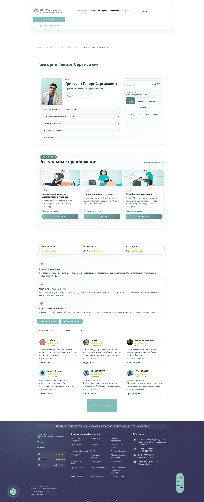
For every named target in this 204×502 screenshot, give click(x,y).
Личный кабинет (51, 25)
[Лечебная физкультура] (144, 178)
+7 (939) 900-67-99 (145, 451)
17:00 (138, 114)
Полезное (114, 10)
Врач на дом (76, 444)
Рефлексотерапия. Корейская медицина (119, 470)
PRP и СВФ (75, 455)
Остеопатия (116, 461)
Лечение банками (119, 451)
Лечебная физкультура (139, 194)
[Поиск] (103, 11)
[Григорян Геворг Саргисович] (51, 91)
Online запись (49, 19)
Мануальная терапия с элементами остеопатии (56, 195)
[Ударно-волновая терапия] (102, 178)
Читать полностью (47, 358)
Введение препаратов (116, 439)
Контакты (126, 10)
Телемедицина (77, 477)
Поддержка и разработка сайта (102, 501)
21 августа (131, 101)
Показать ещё (102, 405)
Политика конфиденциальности (44, 494)
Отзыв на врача (71, 321)
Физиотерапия (117, 477)
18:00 (147, 114)
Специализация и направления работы (59, 109)
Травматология (97, 477)
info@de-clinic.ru (144, 464)
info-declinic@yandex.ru (147, 461)
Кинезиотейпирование (81, 451)
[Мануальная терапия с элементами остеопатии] (60, 178)
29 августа (152, 101)
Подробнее (60, 216)
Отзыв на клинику (48, 321)
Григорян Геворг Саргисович (91, 83)
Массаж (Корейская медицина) (119, 456)
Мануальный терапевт (94, 89)
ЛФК (93, 451)
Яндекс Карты (45, 362)
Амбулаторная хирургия (77, 439)
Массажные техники (76, 462)
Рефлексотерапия (98, 468)
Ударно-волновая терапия (99, 194)
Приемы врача (77, 468)
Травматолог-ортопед (75, 89)
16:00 (130, 114)
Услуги (41, 442)
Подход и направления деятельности (58, 116)
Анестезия (95, 438)
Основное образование (52, 123)
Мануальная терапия (96, 456)
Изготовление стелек (117, 445)
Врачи (92, 10)
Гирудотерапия (97, 444)
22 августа (141, 101)
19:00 (156, 114)
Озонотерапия (97, 461)
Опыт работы (48, 138)
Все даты (143, 108)
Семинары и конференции (54, 130)
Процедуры (81, 10)
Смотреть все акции (154, 162)
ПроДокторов (89, 393)
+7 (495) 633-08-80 (145, 448)
